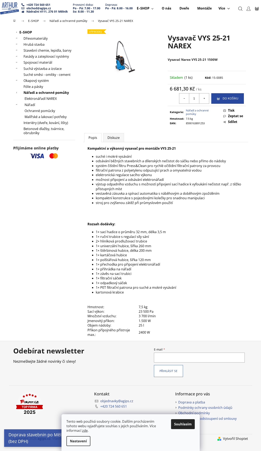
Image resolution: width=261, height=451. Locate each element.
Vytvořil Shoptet (235, 438)
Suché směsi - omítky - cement (47, 74)
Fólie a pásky (33, 86)
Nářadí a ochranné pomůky (46, 92)
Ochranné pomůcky (40, 111)
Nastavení (78, 441)
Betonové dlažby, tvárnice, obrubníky (44, 130)
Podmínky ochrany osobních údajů (205, 407)
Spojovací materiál (38, 62)
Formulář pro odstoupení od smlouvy (207, 418)
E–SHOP (25, 32)
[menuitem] (145, 8)
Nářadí (30, 105)
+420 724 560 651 (113, 406)
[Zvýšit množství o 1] (204, 98)
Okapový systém (36, 80)
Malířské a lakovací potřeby (46, 117)
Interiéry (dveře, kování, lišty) (46, 123)
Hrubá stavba (34, 44)
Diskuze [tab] (113, 137)
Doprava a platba (191, 402)
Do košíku (230, 98)
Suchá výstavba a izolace (43, 68)
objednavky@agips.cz (116, 401)
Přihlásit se (168, 371)
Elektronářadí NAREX (41, 98)
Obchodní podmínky (194, 413)
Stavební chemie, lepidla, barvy (47, 50)
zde (85, 430)
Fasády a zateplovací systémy (46, 56)
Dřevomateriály (36, 38)
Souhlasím (183, 424)
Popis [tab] (93, 137)
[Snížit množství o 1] (184, 98)
